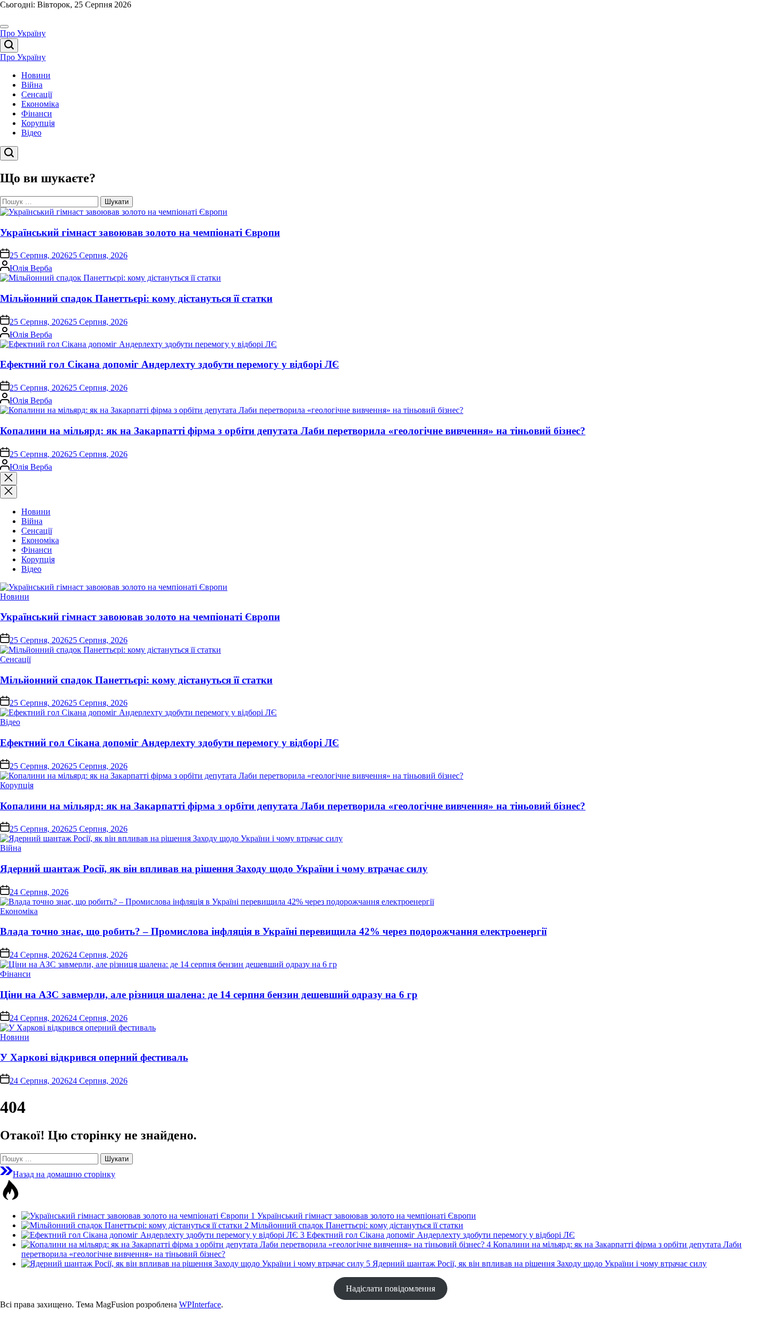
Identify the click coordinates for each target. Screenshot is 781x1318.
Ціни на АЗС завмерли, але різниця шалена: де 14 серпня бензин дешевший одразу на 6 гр (209, 994)
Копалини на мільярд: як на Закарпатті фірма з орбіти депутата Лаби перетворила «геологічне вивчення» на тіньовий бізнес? (292, 430)
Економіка (40, 103)
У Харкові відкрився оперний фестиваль (94, 1057)
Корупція (38, 123)
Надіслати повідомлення (390, 1288)
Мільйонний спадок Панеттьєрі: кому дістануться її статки (136, 298)
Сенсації (36, 94)
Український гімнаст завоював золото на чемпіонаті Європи (140, 232)
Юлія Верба (31, 268)
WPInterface (200, 1304)
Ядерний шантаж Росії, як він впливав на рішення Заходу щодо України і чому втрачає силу (214, 868)
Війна (32, 84)
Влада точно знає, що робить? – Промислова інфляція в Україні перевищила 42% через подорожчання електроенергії (273, 931)
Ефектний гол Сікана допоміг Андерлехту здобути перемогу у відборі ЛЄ (169, 364)
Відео (31, 132)
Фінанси (36, 113)
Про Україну (23, 33)
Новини (35, 75)
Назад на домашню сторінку (64, 1174)
